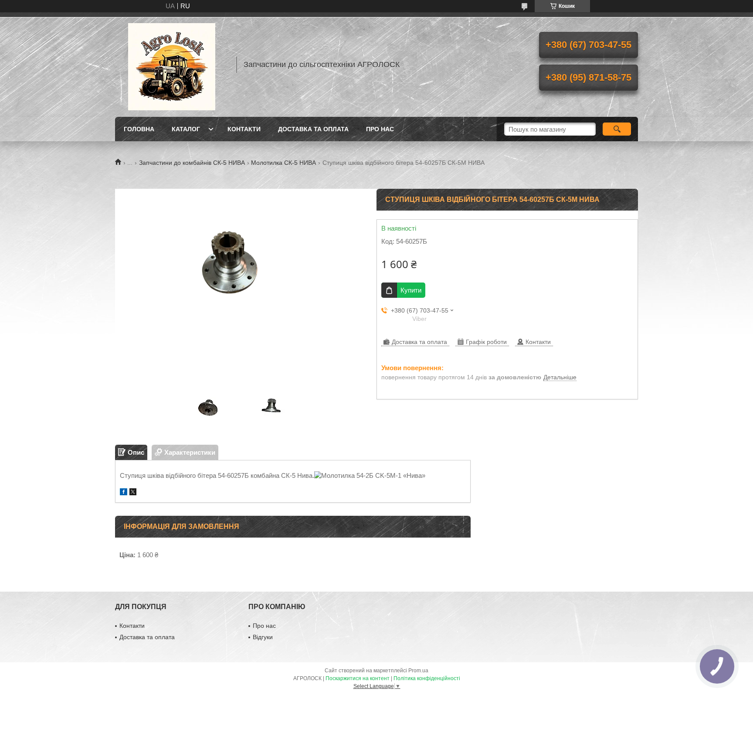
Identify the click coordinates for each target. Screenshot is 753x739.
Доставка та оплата (313, 129)
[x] (132, 493)
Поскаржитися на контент (358, 678)
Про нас (380, 129)
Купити (410, 290)
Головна (139, 129)
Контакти (244, 129)
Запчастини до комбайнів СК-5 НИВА (192, 162)
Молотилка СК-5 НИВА (283, 162)
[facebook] (123, 493)
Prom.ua (418, 670)
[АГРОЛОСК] (171, 64)
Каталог (186, 129)
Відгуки (263, 636)
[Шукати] (617, 129)
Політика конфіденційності (426, 678)
